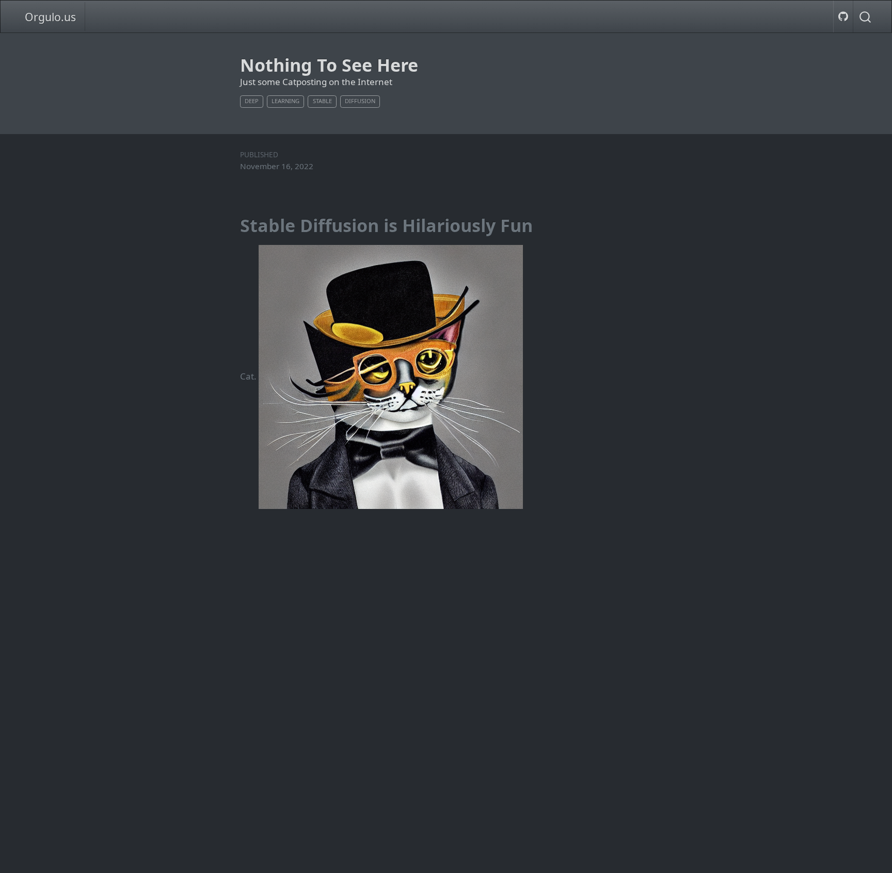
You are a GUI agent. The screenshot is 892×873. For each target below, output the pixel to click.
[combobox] (865, 16)
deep (252, 101)
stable (322, 101)
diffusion (360, 101)
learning (285, 101)
